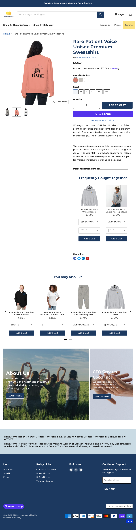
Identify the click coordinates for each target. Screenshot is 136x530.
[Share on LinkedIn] (83, 258)
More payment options (102, 120)
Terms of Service (44, 481)
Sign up (110, 489)
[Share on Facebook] (74, 258)
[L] (87, 94)
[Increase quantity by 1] (96, 105)
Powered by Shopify (12, 518)
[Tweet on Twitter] (79, 258)
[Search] (100, 15)
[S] (75, 94)
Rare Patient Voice (86, 57)
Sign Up (7, 473)
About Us (105, 25)
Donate (129, 25)
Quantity (77, 99)
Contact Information (46, 469)
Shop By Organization (15, 25)
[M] (81, 94)
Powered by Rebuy (103, 248)
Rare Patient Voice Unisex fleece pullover (116, 210)
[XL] (93, 94)
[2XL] (99, 94)
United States (118, 506)
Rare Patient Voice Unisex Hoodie (89, 210)
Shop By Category (43, 25)
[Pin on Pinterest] (87, 258)
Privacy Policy (43, 473)
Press (117, 25)
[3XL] (107, 94)
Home (6, 34)
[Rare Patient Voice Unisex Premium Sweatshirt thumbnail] (7, 112)
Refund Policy (43, 477)
